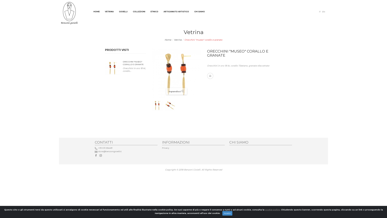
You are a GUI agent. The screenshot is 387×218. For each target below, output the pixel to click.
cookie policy (272, 209)
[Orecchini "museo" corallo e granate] (157, 105)
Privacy (165, 148)
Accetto (227, 213)
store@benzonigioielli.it (110, 151)
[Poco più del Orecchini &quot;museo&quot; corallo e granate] (112, 67)
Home (168, 39)
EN (323, 11)
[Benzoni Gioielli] (69, 13)
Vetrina (178, 39)
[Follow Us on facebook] (96, 155)
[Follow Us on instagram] (100, 155)
